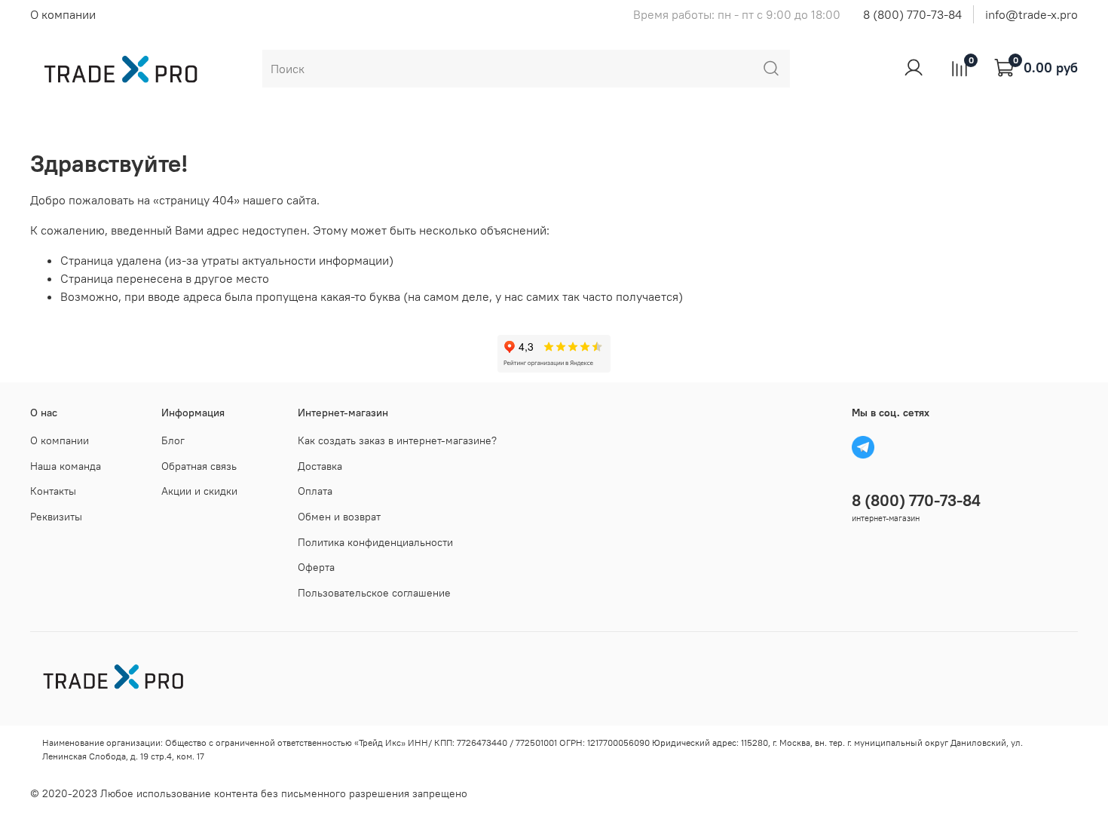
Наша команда (65, 466)
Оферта (316, 567)
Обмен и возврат (339, 516)
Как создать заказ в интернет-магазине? (397, 440)
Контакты (53, 491)
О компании (63, 14)
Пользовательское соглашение (374, 593)
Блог (173, 440)
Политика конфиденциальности (375, 542)
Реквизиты (56, 516)
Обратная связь (199, 466)
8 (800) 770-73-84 (912, 14)
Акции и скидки (199, 491)
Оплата (315, 491)
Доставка (320, 466)
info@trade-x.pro (1031, 14)
